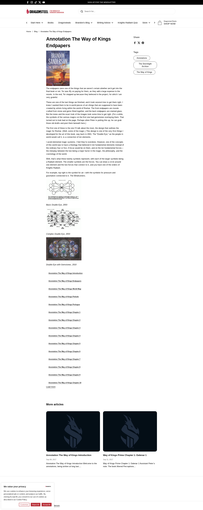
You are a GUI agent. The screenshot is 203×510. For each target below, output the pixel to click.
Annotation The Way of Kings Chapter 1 (64, 312)
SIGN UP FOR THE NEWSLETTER (101, 2)
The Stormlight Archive (145, 65)
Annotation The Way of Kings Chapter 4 (64, 336)
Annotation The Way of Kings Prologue (64, 304)
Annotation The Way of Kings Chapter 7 (64, 359)
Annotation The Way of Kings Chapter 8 (64, 367)
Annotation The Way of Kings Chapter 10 (65, 383)
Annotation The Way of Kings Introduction (66, 273)
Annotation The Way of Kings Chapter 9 (64, 375)
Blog (35, 31)
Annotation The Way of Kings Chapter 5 (64, 343)
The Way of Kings (144, 72)
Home (28, 31)
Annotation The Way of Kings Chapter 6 (64, 351)
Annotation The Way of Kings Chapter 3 (64, 328)
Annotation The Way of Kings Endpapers (65, 281)
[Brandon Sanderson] (45, 11)
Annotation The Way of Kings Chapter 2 (64, 320)
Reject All (35, 505)
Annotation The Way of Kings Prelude (64, 297)
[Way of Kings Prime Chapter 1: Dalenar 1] (130, 431)
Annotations (142, 58)
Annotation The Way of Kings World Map (65, 289)
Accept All (46, 505)
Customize (24, 505)
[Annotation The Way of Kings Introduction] (73, 431)
